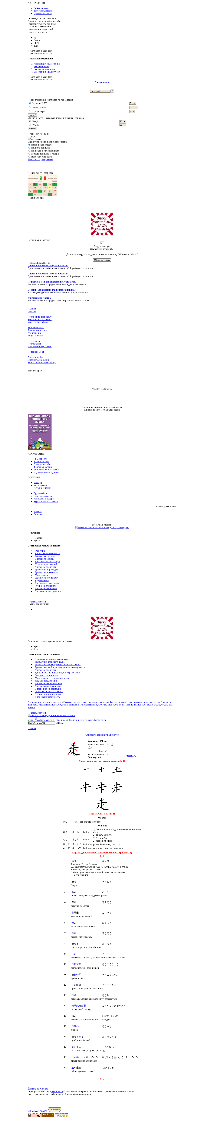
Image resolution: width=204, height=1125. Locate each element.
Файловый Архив (43, 467)
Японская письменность (47, 553)
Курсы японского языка (46, 501)
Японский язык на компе (46, 469)
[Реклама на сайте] (102, 235)
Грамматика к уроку (45, 556)
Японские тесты (36, 327)
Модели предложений (46, 564)
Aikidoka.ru (57, 1091)
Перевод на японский (46, 588)
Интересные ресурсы (44, 498)
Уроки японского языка (40, 319)
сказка (157, 704)
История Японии (42, 488)
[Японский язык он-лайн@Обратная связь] (31, 720)
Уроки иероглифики (38, 322)
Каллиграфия (40, 485)
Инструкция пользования (47, 63)
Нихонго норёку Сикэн (40, 346)
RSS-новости (40, 459)
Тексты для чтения (37, 330)
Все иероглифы (41, 66)
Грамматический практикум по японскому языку (60, 667)
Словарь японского (45, 559)
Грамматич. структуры (46, 569)
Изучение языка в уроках (46, 472)
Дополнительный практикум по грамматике (57, 672)
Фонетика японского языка (49, 691)
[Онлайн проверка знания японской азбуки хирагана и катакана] (42, 195)
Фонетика (40, 550)
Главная (32, 308)
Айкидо (38, 482)
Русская (38, 511)
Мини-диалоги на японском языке (52, 678)
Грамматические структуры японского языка (57, 664)
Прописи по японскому (40, 316)
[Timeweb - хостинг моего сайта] (54, 1111)
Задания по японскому (46, 577)
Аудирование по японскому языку (52, 659)
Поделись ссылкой (43, 496)
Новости (32, 311)
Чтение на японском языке (48, 694)
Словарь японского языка (48, 686)
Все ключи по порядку (45, 69)
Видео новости (35, 335)
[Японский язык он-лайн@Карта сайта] (86, 720)
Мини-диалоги (42, 575)
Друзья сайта (40, 493)
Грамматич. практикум (46, 572)
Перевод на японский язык (48, 683)
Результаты (47, 159)
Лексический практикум (47, 561)
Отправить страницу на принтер (102, 734)
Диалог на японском (45, 567)
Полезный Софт (36, 351)
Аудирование (34, 333)
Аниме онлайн (35, 357)
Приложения (34, 343)
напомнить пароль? (43, 10)
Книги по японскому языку (42, 362)
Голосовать (34, 159)
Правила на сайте (43, 13)
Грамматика (34, 341)
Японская (38, 514)
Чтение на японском (45, 586)
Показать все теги (37, 601)
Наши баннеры (41, 461)
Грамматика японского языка (50, 662)
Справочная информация (48, 591)
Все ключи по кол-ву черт (47, 72)
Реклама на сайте (42, 464)
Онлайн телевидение (38, 360)
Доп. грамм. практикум (47, 583)
